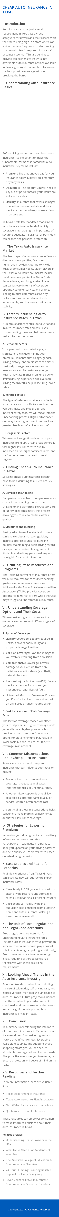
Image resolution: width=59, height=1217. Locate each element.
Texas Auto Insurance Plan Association (30, 1099)
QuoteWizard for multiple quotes (26, 1111)
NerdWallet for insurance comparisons (30, 1105)
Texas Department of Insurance (25, 1094)
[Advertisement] (29, 120)
